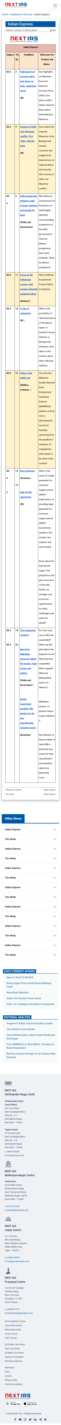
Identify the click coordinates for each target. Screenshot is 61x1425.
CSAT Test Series (12, 1348)
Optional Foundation (14, 1357)
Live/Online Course (13, 1325)
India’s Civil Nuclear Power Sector (24, 998)
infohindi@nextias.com (17, 1210)
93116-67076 (13, 1206)
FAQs (7, 1372)
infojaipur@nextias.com (18, 1261)
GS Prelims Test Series (15, 1344)
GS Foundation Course (15, 1321)
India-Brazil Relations (18, 992)
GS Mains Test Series (14, 1353)
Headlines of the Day (21, 14)
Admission (9, 1367)
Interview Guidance (13, 1361)
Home (5, 14)
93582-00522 (13, 1257)
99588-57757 (13, 1309)
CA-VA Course (11, 1334)
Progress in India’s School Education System (30, 1023)
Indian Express (49, 794)
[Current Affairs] (16, 5)
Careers (8, 1376)
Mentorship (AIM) (13, 1329)
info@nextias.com (15, 1155)
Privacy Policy (11, 1380)
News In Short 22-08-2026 (20, 977)
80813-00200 (13, 1151)
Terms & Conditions (14, 1384)
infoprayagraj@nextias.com (20, 1313)
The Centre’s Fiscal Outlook (21, 1029)
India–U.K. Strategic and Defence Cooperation (30, 1004)
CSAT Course (11, 1338)
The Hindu (9, 794)
